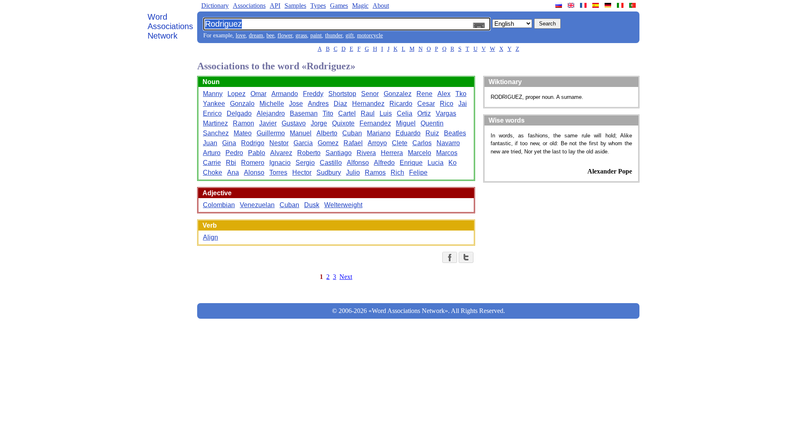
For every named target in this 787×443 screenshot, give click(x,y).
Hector (302, 172)
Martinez (215, 123)
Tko (460, 93)
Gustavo (294, 123)
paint (316, 35)
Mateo (243, 133)
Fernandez (375, 123)
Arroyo (377, 142)
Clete (399, 142)
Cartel (347, 113)
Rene (424, 93)
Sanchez (216, 133)
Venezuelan (257, 204)
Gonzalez (398, 93)
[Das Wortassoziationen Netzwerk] (609, 5)
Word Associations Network (170, 26)
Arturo (212, 152)
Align (210, 237)
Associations (249, 5)
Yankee (214, 103)
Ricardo (400, 103)
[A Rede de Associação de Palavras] (633, 5)
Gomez (328, 142)
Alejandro (271, 113)
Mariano (379, 133)
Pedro (234, 152)
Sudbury (328, 172)
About (381, 5)
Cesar (426, 103)
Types (318, 5)
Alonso (254, 172)
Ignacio (280, 162)
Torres (278, 172)
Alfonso (358, 162)
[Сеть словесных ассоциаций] (559, 5)
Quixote (343, 123)
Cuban (352, 133)
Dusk (311, 204)
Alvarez (281, 152)
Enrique (411, 162)
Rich (397, 172)
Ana (233, 172)
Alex (443, 93)
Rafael (353, 142)
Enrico (212, 113)
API (275, 5)
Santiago (338, 152)
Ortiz (424, 113)
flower (284, 35)
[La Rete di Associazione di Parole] (621, 5)
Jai (462, 103)
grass (301, 35)
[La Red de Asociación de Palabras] (596, 5)
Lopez (236, 93)
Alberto (326, 133)
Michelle (271, 103)
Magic (360, 5)
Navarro (448, 142)
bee (270, 35)
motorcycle (370, 35)
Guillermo (271, 133)
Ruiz (432, 133)
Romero (252, 162)
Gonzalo (242, 103)
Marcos (446, 152)
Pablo (256, 152)
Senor (370, 93)
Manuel (301, 133)
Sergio (305, 162)
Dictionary (215, 5)
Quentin (432, 123)
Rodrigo (252, 142)
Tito (328, 113)
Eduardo (408, 133)
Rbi (231, 162)
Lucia (436, 162)
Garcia (303, 142)
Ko (452, 162)
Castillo (331, 162)
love (241, 35)
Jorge (319, 123)
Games (339, 5)
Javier (268, 123)
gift (350, 35)
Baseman (304, 113)
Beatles (455, 133)
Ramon (243, 123)
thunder (333, 35)
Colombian (219, 204)
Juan (210, 142)
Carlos (422, 142)
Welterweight (343, 204)
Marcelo (419, 152)
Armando (284, 93)
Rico (446, 103)
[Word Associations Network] (572, 5)
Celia (404, 113)
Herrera (392, 152)
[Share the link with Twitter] (466, 257)
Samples (295, 5)
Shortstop (342, 93)
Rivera (366, 152)
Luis (386, 113)
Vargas (446, 113)
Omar (258, 93)
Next (345, 276)
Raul (368, 113)
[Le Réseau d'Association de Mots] (584, 5)
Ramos (375, 172)
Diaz (340, 103)
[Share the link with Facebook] (449, 257)
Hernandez (368, 103)
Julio (353, 172)
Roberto (309, 152)
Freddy (313, 93)
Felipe (418, 172)
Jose (296, 103)
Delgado (239, 113)
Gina (229, 142)
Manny (213, 93)
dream (256, 35)
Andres (318, 103)
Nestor (279, 142)
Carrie (212, 162)
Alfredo (384, 162)
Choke (212, 172)
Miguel (406, 123)
